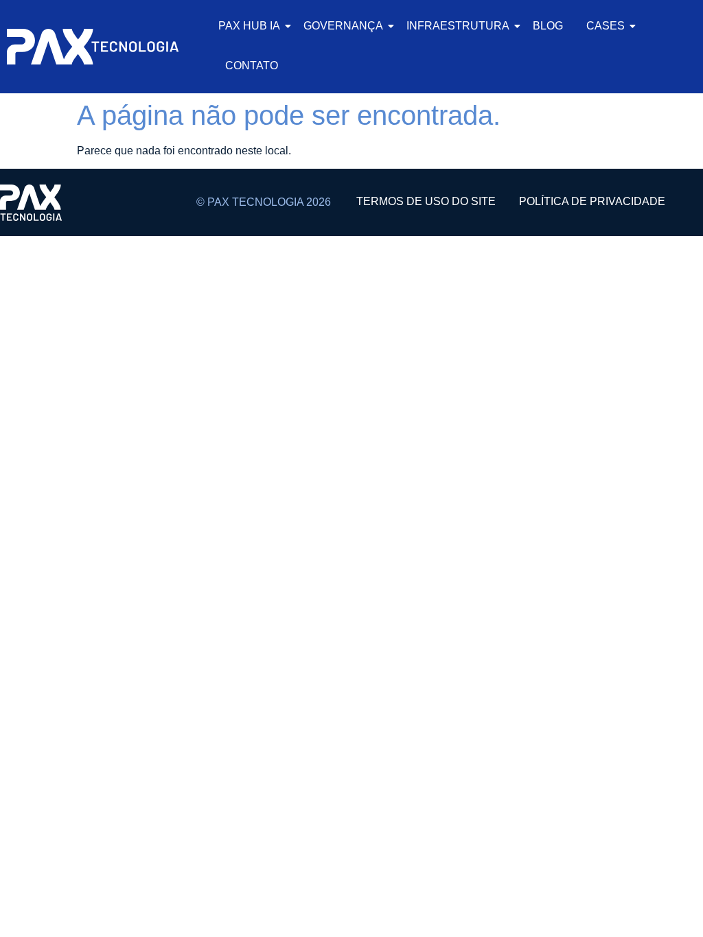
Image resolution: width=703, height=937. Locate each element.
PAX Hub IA (249, 26)
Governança (343, 26)
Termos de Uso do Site (426, 201)
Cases (605, 26)
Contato (251, 65)
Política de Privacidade (592, 201)
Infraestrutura (457, 26)
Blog (548, 26)
